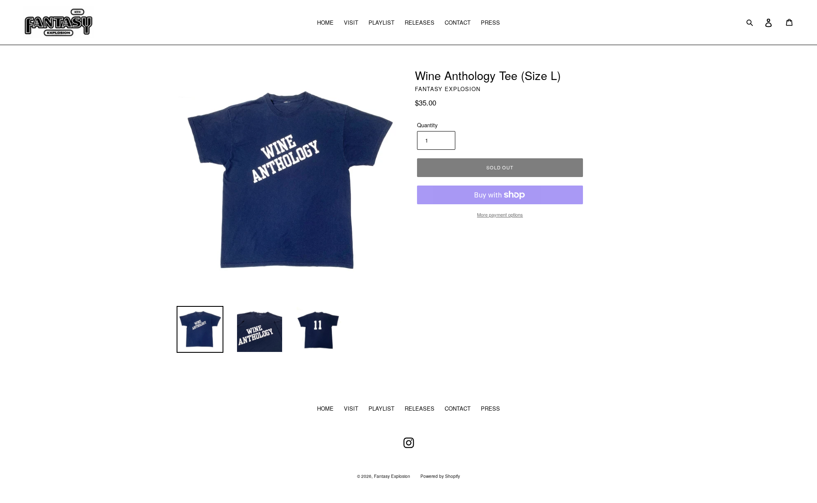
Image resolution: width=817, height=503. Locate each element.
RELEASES (419, 22)
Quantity (427, 125)
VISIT (351, 22)
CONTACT (458, 22)
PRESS (490, 22)
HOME (325, 22)
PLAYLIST (381, 22)
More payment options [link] (500, 214)
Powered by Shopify (440, 476)
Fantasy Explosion (392, 476)
